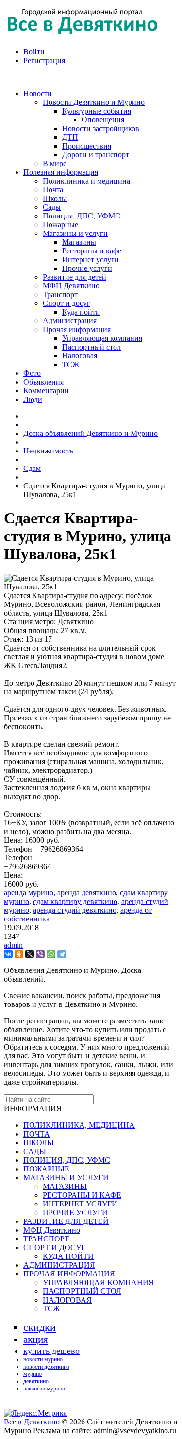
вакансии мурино (44, 1388)
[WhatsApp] (51, 954)
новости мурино (43, 1359)
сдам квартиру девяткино (75, 901)
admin (13, 945)
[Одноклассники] (19, 954)
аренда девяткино (86, 892)
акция (35, 1339)
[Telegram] (61, 954)
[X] (29, 954)
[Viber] (40, 954)
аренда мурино (28, 892)
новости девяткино (46, 1366)
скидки (39, 1327)
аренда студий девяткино (74, 910)
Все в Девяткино (33, 1422)
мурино (32, 1374)
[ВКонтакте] (8, 954)
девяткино (36, 1381)
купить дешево (51, 1350)
